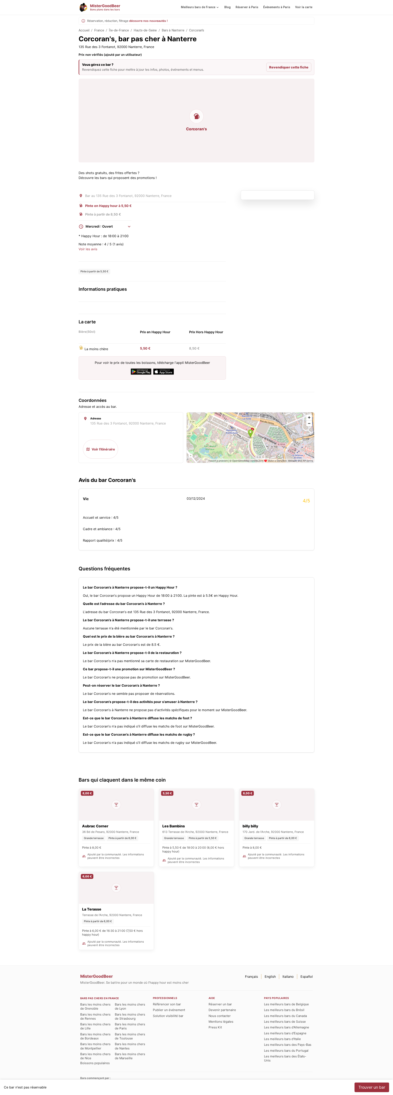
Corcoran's (196, 30)
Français (251, 976)
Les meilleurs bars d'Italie (282, 1039)
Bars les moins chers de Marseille (130, 1056)
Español (306, 976)
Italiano (288, 976)
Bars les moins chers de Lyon (130, 1006)
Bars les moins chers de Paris (130, 1026)
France (99, 30)
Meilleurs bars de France (198, 7)
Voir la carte (303, 7)
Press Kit (215, 1027)
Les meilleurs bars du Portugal (286, 1051)
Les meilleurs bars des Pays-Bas (287, 1045)
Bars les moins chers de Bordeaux (95, 1036)
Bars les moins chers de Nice (95, 1056)
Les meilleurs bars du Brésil (284, 1010)
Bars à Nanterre (173, 30)
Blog (227, 7)
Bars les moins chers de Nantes (130, 1046)
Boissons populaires (95, 1063)
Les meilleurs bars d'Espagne (285, 1033)
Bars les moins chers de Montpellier (95, 1046)
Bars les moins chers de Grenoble (95, 1006)
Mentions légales (221, 1021)
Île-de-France (119, 30)
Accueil (84, 30)
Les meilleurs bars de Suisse (285, 1021)
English (270, 976)
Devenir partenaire (222, 1010)
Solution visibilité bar (168, 1016)
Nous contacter (220, 1016)
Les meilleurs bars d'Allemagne (286, 1027)
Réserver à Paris (247, 7)
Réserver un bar (220, 1004)
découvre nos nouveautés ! (148, 20)
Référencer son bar (167, 1004)
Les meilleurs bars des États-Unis (285, 1058)
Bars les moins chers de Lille (95, 1026)
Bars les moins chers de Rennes (95, 1016)
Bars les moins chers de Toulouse (130, 1036)
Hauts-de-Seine (145, 30)
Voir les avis (88, 249)
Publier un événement (169, 1010)
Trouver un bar (371, 1087)
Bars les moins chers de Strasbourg (130, 1016)
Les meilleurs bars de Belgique (286, 1004)
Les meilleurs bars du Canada (285, 1016)
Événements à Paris (276, 7)
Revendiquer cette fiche (288, 67)
